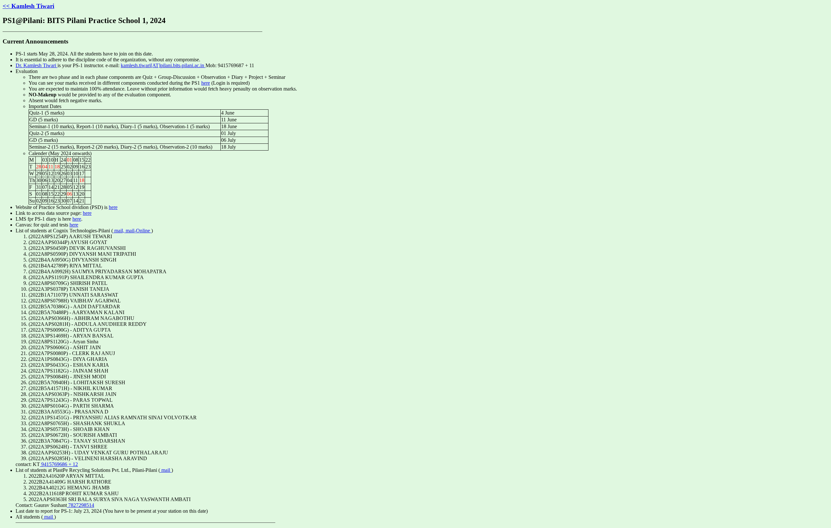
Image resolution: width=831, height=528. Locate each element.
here (205, 83)
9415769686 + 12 (59, 464)
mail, (119, 230)
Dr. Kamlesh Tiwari (36, 65)
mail (165, 470)
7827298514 (80, 505)
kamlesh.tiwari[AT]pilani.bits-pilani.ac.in (163, 65)
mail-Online (138, 230)
